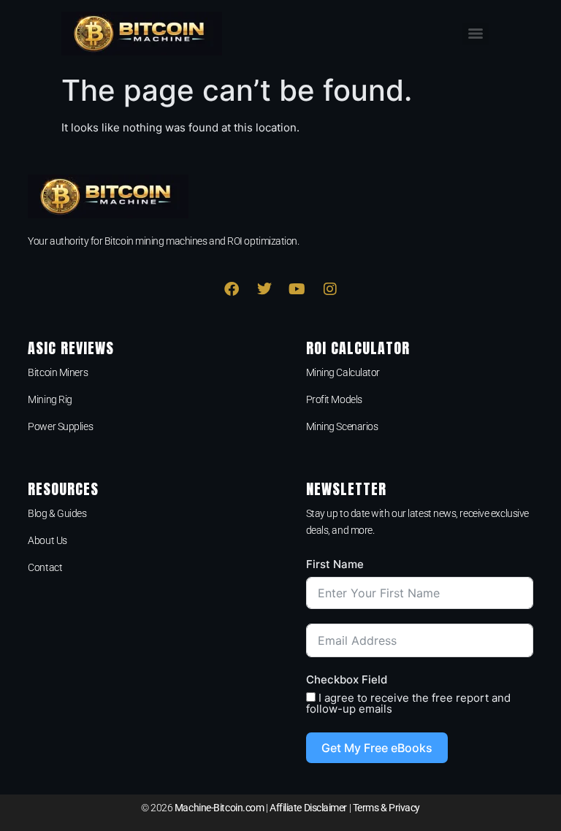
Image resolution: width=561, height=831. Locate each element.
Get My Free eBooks (376, 747)
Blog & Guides (57, 513)
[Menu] (475, 34)
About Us (47, 540)
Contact (45, 567)
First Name (335, 564)
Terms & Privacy (386, 807)
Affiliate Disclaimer (308, 807)
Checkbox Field (346, 679)
